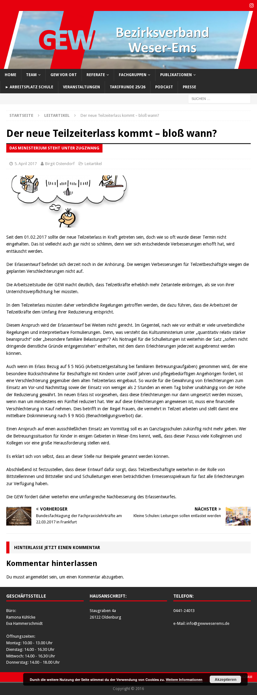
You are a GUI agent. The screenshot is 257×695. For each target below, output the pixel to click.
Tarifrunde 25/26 (127, 87)
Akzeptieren (225, 679)
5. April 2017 (25, 163)
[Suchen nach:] (219, 98)
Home (10, 75)
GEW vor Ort (63, 75)
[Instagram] (251, 5)
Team (31, 75)
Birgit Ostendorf (60, 163)
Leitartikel (93, 163)
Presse (189, 87)
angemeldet (37, 576)
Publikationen (176, 75)
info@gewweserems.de (207, 623)
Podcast (164, 87)
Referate (96, 75)
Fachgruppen (132, 75)
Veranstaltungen (81, 87)
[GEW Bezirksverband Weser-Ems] (128, 65)
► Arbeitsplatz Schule (29, 87)
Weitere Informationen (184, 679)
